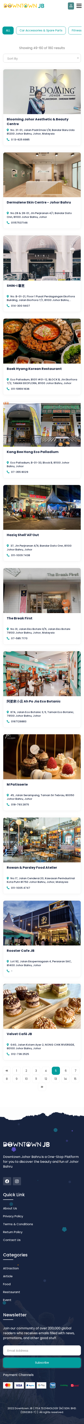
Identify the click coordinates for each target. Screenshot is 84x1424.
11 (36, 1079)
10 (26, 1079)
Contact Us (12, 1240)
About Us (10, 1208)
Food (7, 1284)
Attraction (11, 1268)
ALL (8, 30)
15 (75, 1079)
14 (65, 1079)
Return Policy (12, 1232)
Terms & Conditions (18, 1224)
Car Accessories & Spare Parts (41, 30)
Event (7, 1300)
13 (55, 1079)
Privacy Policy (13, 1216)
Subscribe (42, 1363)
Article (8, 1276)
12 (46, 1079)
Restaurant (11, 1292)
